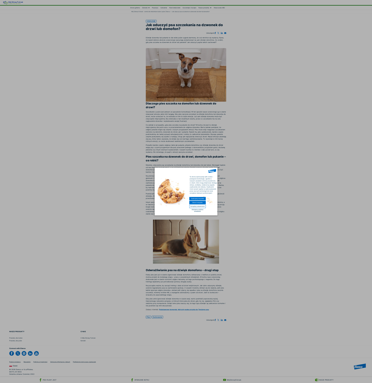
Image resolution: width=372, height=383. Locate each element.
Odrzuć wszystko (197, 202)
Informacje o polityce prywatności (197, 210)
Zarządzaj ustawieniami (197, 206)
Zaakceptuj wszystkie (197, 198)
